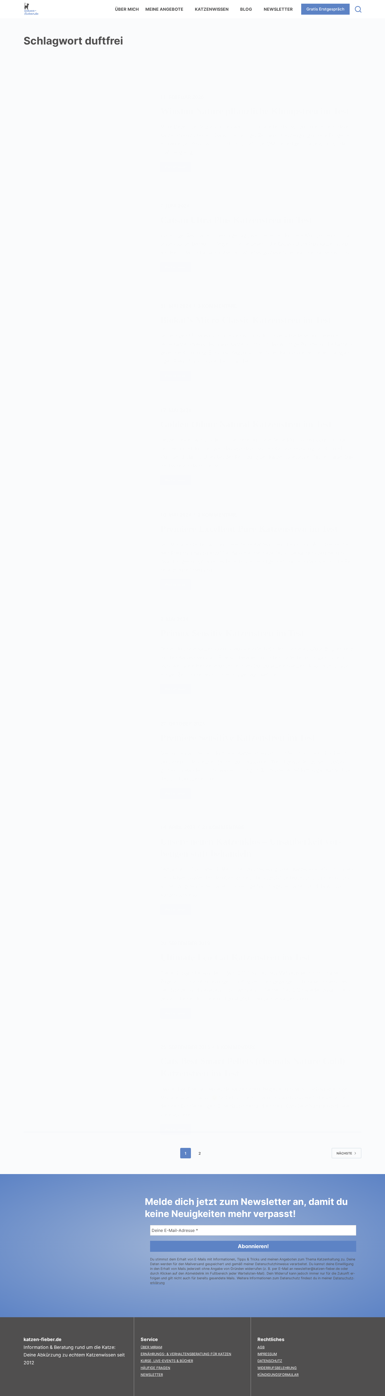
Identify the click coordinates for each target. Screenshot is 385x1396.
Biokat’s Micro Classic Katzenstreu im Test (245, 320)
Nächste (344, 1153)
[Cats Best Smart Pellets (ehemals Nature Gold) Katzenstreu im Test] (88, 1089)
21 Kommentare (223, 827)
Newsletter (278, 9)
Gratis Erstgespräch (325, 9)
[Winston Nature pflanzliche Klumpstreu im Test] (88, 132)
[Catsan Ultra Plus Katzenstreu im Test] (88, 237)
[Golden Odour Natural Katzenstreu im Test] (88, 446)
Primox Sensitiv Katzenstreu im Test (232, 633)
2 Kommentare (217, 514)
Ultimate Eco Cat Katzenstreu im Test (235, 957)
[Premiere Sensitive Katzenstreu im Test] (88, 759)
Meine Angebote (164, 9)
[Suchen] (358, 9)
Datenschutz (269, 1361)
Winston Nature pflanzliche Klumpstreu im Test (254, 111)
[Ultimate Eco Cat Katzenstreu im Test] (88, 979)
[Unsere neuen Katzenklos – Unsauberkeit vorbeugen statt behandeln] (88, 869)
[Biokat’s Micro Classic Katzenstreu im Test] (88, 341)
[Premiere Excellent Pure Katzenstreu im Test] (88, 550)
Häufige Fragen (155, 1368)
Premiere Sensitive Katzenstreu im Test (237, 738)
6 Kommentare (236, 1047)
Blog (246, 9)
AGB (261, 1347)
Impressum (267, 1354)
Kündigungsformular (278, 1375)
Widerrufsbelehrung (277, 1368)
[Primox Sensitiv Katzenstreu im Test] (88, 654)
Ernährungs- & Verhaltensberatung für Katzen (186, 1354)
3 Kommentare (217, 305)
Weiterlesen (177, 168)
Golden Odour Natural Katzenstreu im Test (246, 424)
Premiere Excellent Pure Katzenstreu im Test (249, 529)
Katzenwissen (212, 9)
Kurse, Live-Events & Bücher (167, 1361)
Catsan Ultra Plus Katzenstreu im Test (236, 220)
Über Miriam (151, 1347)
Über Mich (127, 9)
